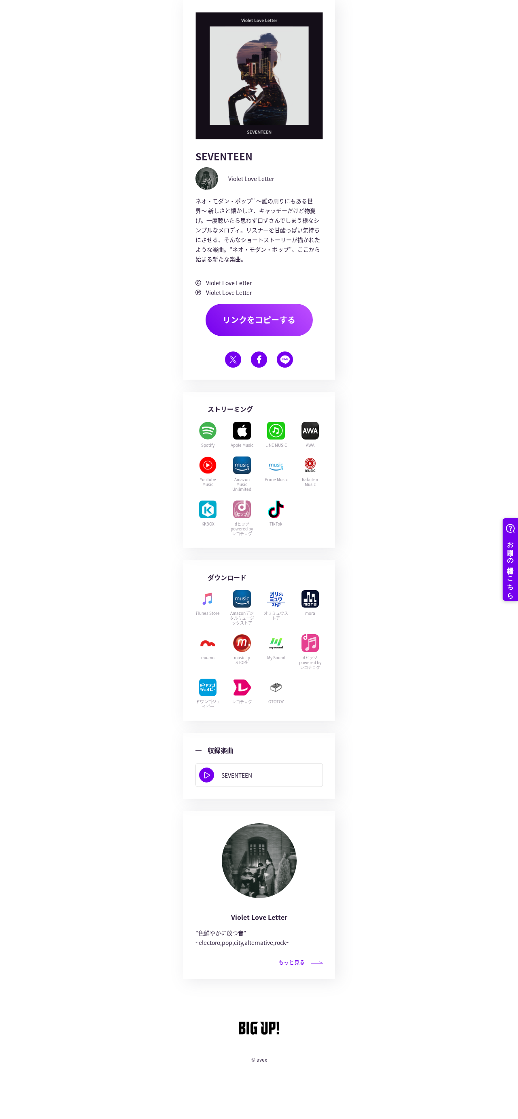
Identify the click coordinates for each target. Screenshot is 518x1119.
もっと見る (291, 962)
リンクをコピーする (259, 320)
